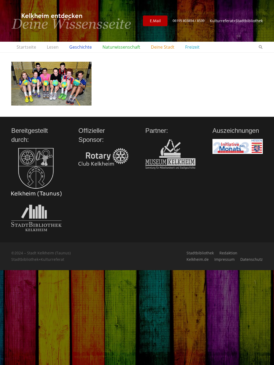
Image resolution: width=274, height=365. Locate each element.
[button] (61, 47)
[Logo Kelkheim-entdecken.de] (71, 21)
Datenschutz (251, 259)
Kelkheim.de (198, 259)
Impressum (224, 259)
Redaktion (228, 252)
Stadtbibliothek (200, 252)
